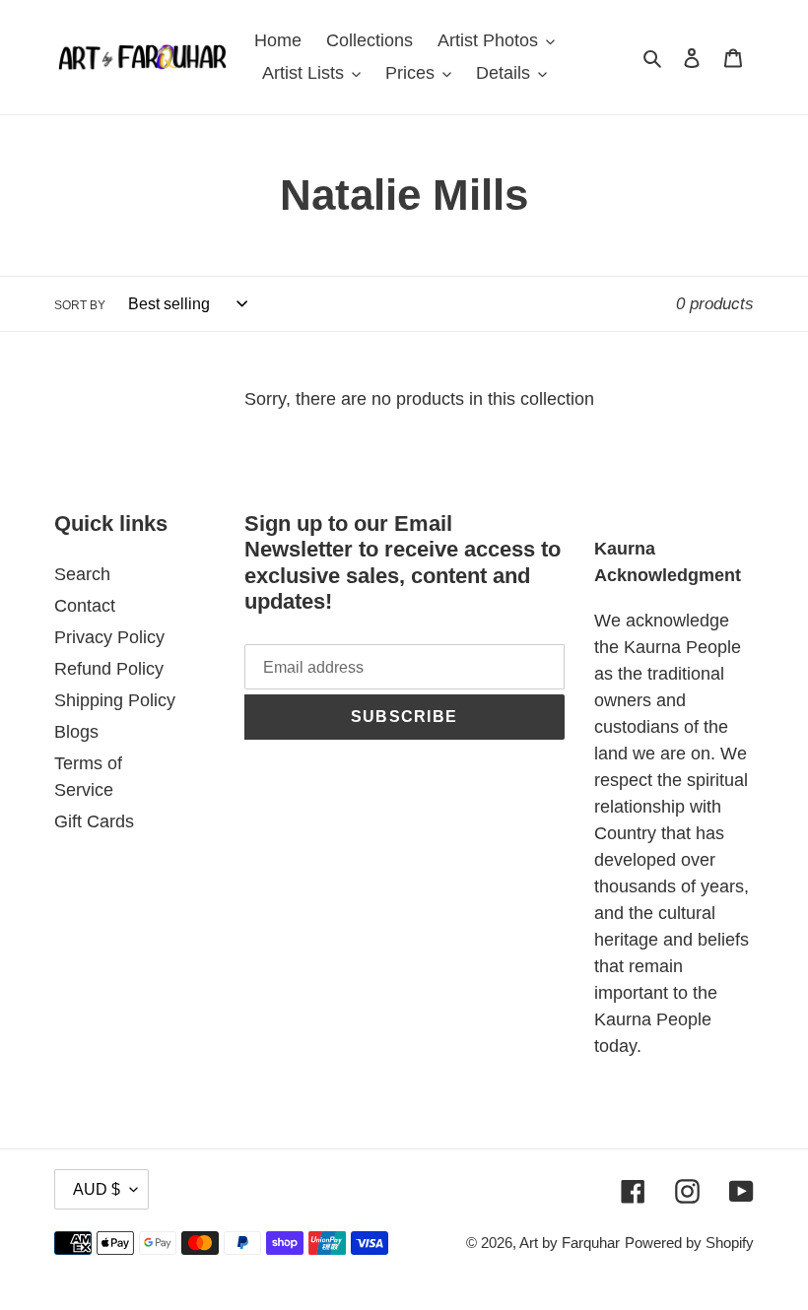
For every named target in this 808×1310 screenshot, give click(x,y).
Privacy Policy (109, 637)
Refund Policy (109, 669)
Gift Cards (94, 821)
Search (82, 574)
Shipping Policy (114, 700)
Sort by (79, 305)
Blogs (76, 732)
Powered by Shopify (689, 1242)
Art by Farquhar (569, 1242)
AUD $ (96, 1189)
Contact (84, 606)
